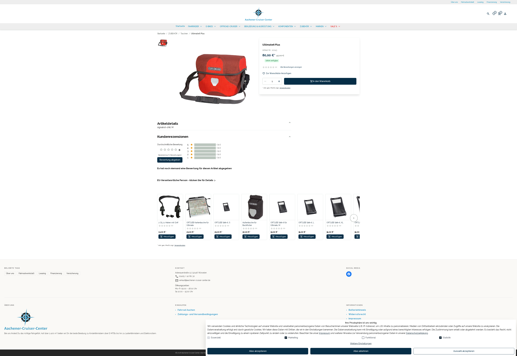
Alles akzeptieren (258, 351)
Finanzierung (492, 2)
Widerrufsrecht (356, 314)
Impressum (324, 333)
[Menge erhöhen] (279, 81)
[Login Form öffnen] (505, 13)
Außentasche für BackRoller (249, 223)
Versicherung (505, 2)
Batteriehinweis (356, 310)
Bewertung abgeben (169, 160)
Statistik (447, 337)
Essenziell (216, 337)
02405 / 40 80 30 (186, 276)
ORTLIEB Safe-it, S (222, 222)
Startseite (161, 33)
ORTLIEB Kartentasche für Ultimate (197, 223)
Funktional (370, 337)
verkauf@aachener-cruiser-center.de (194, 280)
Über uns (454, 2)
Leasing (480, 2)
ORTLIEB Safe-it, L (306, 222)
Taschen (184, 33)
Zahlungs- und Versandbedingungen (196, 314)
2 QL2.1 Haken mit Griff (168, 222)
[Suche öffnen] (488, 13)
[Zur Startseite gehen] (258, 13)
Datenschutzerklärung (417, 333)
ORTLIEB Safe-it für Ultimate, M (278, 223)
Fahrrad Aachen (185, 310)
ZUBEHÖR (172, 33)
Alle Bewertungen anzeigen (291, 67)
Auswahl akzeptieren (463, 351)
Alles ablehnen (360, 351)
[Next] (354, 218)
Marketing (293, 337)
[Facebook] (349, 274)
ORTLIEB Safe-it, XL (334, 222)
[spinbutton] (272, 81)
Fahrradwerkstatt (467, 2)
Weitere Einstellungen (361, 343)
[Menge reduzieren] (265, 81)
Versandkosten (285, 88)
